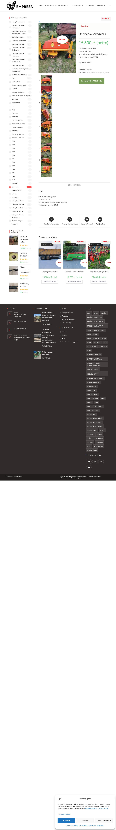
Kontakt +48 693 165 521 (91, 81)
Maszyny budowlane (18, 92)
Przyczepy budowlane (19, 134)
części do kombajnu (95, 321)
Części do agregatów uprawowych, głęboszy (19, 32)
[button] (39, 22)
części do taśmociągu (95, 330)
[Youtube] (89, 467)
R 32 (13, 152)
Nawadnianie (16, 103)
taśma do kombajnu (95, 438)
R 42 (13, 166)
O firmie (64, 332)
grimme (97, 342)
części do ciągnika (94, 317)
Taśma (99, 434)
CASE (96, 313)
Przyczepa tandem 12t (49, 272)
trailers (100, 442)
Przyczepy (15, 131)
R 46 (13, 173)
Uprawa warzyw (17, 221)
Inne (13, 78)
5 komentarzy (46, 324)
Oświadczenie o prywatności (87, 825)
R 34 (13, 155)
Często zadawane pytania (70, 342)
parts (89, 402)
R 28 (13, 145)
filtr (89, 342)
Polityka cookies (64, 478)
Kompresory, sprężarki (19, 85)
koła (89, 350)
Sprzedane (89, 70)
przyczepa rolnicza (94, 418)
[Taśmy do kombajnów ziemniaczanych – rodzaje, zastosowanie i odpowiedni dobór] (37, 338)
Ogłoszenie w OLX (85, 62)
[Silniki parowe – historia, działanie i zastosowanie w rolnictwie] (37, 318)
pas (96, 402)
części (103, 313)
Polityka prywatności (95, 476)
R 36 (13, 159)
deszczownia (92, 334)
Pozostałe (15, 113)
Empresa (19, 476)
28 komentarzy (47, 346)
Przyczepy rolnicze (18, 138)
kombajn (103, 346)
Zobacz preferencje (104, 820)
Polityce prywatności (91, 808)
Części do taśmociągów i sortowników (20, 70)
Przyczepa (91, 414)
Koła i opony (16, 82)
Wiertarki (15, 224)
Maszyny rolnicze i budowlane (21, 96)
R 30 (13, 148)
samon (107, 72)
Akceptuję (66, 820)
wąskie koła (92, 450)
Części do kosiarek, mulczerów (18, 55)
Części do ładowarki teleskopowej (18, 61)
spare (102, 430)
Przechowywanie (17, 127)
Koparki (14, 89)
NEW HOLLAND (92, 398)
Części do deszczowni (19, 41)
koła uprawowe (93, 382)
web (88, 446)
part (103, 398)
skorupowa (91, 430)
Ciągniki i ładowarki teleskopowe (18, 27)
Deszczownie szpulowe (19, 75)
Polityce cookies (103, 808)
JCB (105, 342)
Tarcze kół (15, 197)
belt (89, 313)
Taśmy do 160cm (17, 201)
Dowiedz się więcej (49, 281)
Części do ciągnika (18, 37)
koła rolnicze (92, 369)
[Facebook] (89, 461)
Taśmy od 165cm (17, 211)
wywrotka (98, 446)
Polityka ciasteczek (72, 825)
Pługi (13, 110)
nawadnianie (92, 394)
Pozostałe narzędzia (18, 124)
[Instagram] (95, 461)
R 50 (13, 180)
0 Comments (46, 358)
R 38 (13, 162)
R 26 (13, 141)
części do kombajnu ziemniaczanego (95, 325)
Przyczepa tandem (94, 422)
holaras (87, 72)
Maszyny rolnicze (67, 313)
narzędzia (91, 390)
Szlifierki (14, 194)
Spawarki (14, 183)
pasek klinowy (92, 410)
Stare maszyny (16, 190)
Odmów (85, 820)
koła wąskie (92, 386)
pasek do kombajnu (95, 406)
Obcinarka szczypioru (97, 72)
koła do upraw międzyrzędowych (94, 359)
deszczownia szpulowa (96, 338)
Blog (63, 338)
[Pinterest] (101, 461)
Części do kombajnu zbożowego (18, 49)
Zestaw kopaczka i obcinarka (74, 272)
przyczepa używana (94, 426)
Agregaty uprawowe (18, 22)
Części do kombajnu (18, 44)
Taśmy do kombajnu (18, 204)
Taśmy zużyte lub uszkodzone (17, 216)
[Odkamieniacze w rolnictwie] (37, 355)
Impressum (100, 825)
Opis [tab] (69, 185)
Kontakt (64, 335)
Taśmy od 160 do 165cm (20, 208)
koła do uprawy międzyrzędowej (93, 364)
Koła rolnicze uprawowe (92, 373)
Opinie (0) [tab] (77, 185)
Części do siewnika (18, 65)
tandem (90, 434)
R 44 (13, 169)
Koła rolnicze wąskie (95, 378)
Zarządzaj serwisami (64, 814)
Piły (13, 106)
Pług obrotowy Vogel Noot (99, 272)
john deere (91, 346)
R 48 (13, 176)
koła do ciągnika (94, 354)
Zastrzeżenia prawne (77, 478)
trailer (90, 442)
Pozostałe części (17, 120)
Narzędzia (15, 99)
